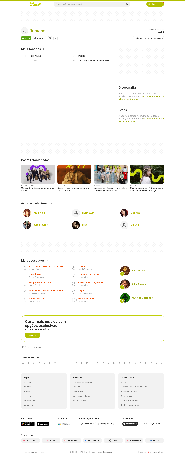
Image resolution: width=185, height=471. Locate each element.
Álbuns (27, 391)
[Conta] (161, 4)
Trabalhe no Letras (129, 400)
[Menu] (24, 4)
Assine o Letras (79, 400)
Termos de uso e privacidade (134, 387)
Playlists (27, 396)
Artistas (27, 387)
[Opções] (55, 38)
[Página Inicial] (22, 347)
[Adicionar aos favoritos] (50, 38)
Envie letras (78, 391)
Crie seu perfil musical (82, 382)
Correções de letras (81, 396)
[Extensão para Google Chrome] (64, 424)
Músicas (27, 382)
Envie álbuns (78, 387)
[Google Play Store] (28, 424)
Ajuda (123, 382)
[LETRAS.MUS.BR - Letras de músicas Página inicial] (35, 4)
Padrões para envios (130, 405)
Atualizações (29, 400)
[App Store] (43, 424)
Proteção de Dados (129, 391)
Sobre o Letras (127, 396)
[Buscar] (127, 4)
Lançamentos (29, 405)
